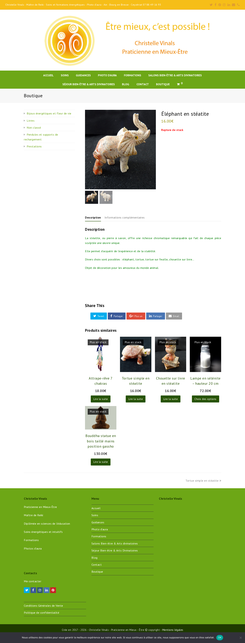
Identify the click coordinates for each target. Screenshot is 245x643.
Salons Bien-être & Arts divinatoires (114, 543)
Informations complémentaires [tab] (125, 217)
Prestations (34, 146)
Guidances (97, 522)
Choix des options (205, 399)
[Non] (240, 637)
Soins (94, 515)
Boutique (97, 571)
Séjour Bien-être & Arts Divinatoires (114, 550)
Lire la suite (100, 399)
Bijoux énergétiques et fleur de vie (49, 113)
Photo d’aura (99, 529)
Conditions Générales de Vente (43, 605)
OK (220, 637)
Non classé (34, 127)
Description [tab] (93, 217)
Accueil (96, 508)
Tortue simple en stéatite (202, 480)
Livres (30, 120)
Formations (98, 536)
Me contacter (32, 581)
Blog (94, 557)
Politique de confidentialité (41, 612)
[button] (98, 316)
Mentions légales (172, 630)
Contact (96, 564)
